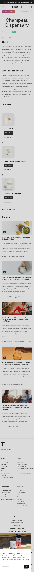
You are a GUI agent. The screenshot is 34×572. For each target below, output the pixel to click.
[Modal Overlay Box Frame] (15, 552)
